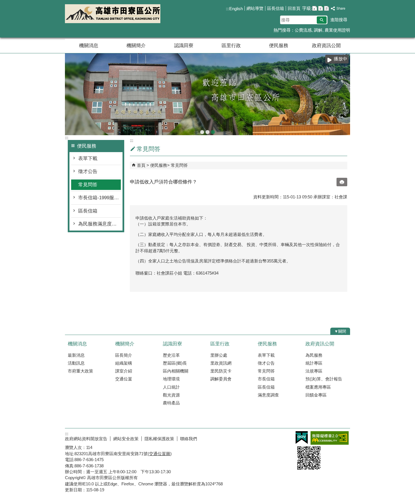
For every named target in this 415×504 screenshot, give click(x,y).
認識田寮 (183, 45)
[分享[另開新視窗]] (338, 8)
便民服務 (278, 45)
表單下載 (87, 158)
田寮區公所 (112, 13)
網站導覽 (254, 8)
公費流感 (303, 30)
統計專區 (313, 363)
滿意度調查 (268, 395)
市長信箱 (266, 378)
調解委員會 (220, 378)
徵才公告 (87, 171)
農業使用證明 (337, 30)
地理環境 (171, 378)
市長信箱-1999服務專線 (99, 197)
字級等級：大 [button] (326, 8)
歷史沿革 (171, 355)
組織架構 (123, 363)
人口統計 (171, 387)
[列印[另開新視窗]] (342, 182)
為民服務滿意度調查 (99, 224)
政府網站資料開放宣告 (86, 438)
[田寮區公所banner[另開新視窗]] (207, 94)
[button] (322, 20)
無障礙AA (330, 438)
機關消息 (88, 45)
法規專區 (313, 371)
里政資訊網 (220, 363)
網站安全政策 (126, 438)
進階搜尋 (338, 19)
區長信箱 (275, 8)
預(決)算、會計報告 (323, 378)
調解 (318, 30)
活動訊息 (76, 363)
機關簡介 (136, 45)
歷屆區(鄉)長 (175, 363)
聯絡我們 (188, 438)
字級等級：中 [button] (320, 8)
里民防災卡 (220, 371)
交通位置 (123, 378)
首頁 (141, 165)
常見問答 (87, 184)
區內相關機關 (175, 371)
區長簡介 (123, 355)
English (236, 8)
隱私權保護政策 (159, 438)
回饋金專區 (316, 395)
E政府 (302, 437)
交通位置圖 (159, 453)
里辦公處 (218, 355)
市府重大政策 (80, 371)
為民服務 (313, 355)
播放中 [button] (340, 58)
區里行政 (231, 45)
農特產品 (171, 402)
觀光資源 (171, 395)
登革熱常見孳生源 (207, 132)
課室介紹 (123, 371)
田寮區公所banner (213, 132)
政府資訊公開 (326, 45)
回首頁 (294, 8)
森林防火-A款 (202, 132)
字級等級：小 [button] (314, 8)
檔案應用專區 (318, 387)
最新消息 (76, 355)
